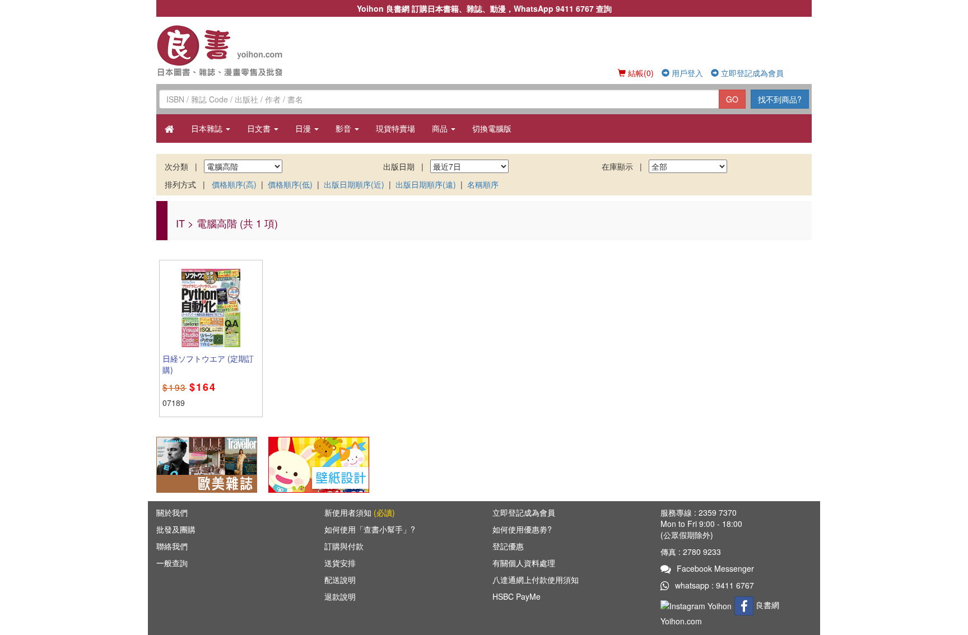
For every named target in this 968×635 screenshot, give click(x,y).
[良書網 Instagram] (697, 604)
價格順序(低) (290, 184)
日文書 (260, 128)
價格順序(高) (234, 184)
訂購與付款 (344, 546)
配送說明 (340, 579)
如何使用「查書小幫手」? (369, 529)
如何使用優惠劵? (522, 529)
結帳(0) (640, 72)
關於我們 (172, 512)
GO (732, 99)
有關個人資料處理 (523, 562)
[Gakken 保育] (318, 463)
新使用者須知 (359, 512)
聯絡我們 (172, 546)
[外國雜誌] (206, 463)
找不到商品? (780, 99)
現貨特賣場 (395, 128)
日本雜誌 (208, 128)
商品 (441, 128)
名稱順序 (483, 184)
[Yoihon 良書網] (236, 50)
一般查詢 (172, 562)
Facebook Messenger (715, 568)
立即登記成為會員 (751, 72)
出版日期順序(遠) (425, 184)
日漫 (304, 128)
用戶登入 (686, 72)
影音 (344, 128)
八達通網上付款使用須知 (535, 579)
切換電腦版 (491, 128)
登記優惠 (508, 546)
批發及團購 (176, 529)
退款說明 (340, 596)
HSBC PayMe (516, 596)
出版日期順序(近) (354, 184)
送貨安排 (340, 562)
